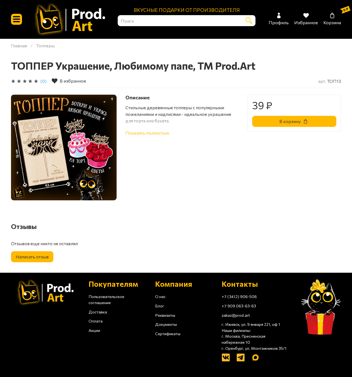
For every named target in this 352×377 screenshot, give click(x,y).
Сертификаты (167, 333)
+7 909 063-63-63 (239, 305)
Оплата (96, 320)
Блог (159, 305)
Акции (94, 330)
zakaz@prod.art (236, 315)
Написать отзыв (32, 256)
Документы (166, 324)
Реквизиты (165, 315)
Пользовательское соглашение (106, 299)
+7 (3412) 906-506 (239, 296)
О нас (160, 296)
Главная (19, 45)
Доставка (98, 311)
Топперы (45, 45)
